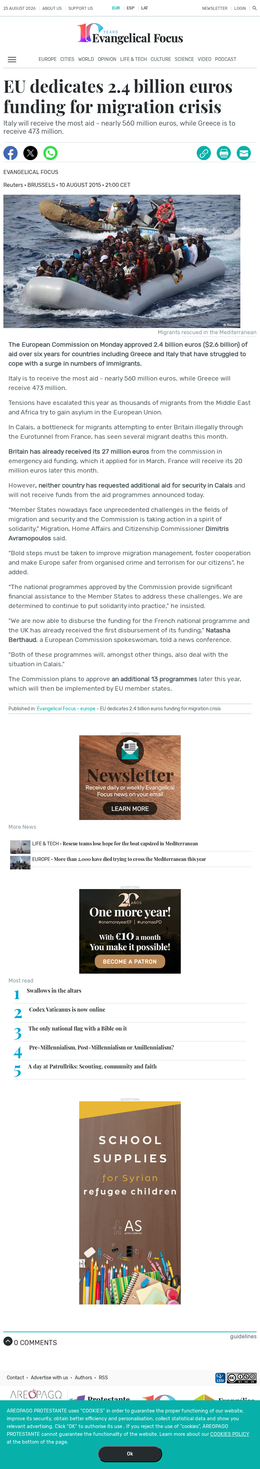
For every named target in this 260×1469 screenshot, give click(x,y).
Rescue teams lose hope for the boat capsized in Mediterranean (115, 843)
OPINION (107, 59)
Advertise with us (49, 1378)
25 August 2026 (19, 8)
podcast (225, 59)
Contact (15, 1378)
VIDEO (204, 59)
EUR (116, 8)
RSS (103, 1378)
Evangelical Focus (30, 172)
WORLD (86, 59)
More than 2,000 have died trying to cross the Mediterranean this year (119, 859)
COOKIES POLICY (229, 1434)
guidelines (243, 1336)
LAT (144, 8)
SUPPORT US (80, 8)
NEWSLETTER (215, 8)
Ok (130, 1454)
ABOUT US (52, 8)
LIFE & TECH (133, 59)
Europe (48, 59)
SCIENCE (184, 59)
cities (67, 59)
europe (87, 709)
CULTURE (161, 59)
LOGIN (240, 8)
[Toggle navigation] (14, 60)
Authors (83, 1378)
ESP (130, 8)
